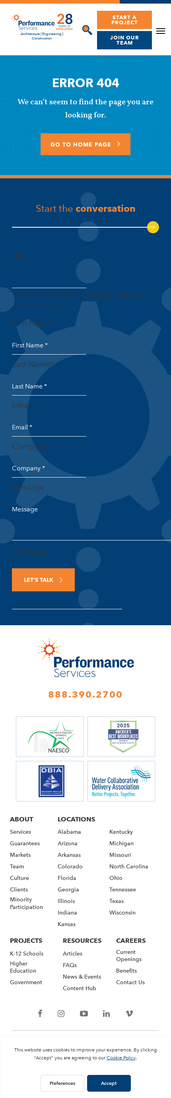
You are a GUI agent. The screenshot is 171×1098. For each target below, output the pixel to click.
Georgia (68, 889)
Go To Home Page (82, 144)
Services (20, 832)
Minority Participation (26, 903)
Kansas (67, 924)
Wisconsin (122, 912)
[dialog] (85, 30)
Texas (116, 901)
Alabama (69, 832)
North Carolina (128, 866)
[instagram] (61, 1014)
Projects (26, 940)
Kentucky (121, 832)
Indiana (67, 912)
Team (17, 866)
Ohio (115, 878)
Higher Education (23, 967)
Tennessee (122, 889)
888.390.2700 (85, 694)
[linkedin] (106, 1014)
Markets (20, 855)
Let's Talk (38, 580)
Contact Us (130, 982)
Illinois (66, 901)
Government (26, 982)
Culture (19, 878)
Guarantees (25, 843)
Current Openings (129, 956)
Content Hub (79, 988)
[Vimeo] (129, 1014)
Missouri (120, 855)
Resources (82, 940)
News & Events (82, 976)
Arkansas (69, 855)
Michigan (121, 843)
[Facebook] (40, 1014)
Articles (72, 953)
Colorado (70, 866)
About (21, 819)
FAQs (70, 965)
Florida (67, 878)
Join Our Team (124, 40)
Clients (19, 889)
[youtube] (83, 1014)
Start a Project (124, 19)
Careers (131, 940)
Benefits (126, 970)
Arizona (68, 843)
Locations (76, 819)
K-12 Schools (26, 953)
